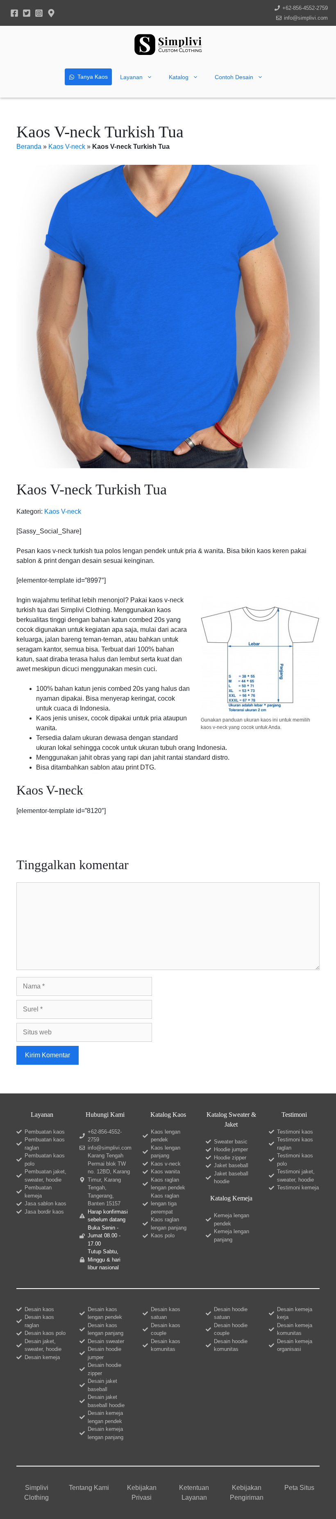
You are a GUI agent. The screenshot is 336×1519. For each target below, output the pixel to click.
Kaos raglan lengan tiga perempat (165, 1204)
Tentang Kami (89, 1487)
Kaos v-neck (166, 1164)
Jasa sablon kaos (45, 1203)
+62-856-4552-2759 (305, 8)
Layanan (131, 77)
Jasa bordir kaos (44, 1212)
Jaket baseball (231, 1165)
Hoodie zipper (230, 1158)
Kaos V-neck (66, 146)
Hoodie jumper (231, 1149)
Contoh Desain (234, 77)
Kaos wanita (165, 1171)
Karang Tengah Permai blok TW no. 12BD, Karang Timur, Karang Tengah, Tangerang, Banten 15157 (109, 1179)
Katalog (178, 77)
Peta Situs (299, 1487)
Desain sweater (106, 1341)
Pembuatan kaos (45, 1132)
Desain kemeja (42, 1357)
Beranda (28, 146)
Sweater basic (230, 1142)
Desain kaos (39, 1309)
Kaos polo (163, 1235)
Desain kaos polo (45, 1333)
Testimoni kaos (295, 1132)
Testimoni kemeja (298, 1187)
